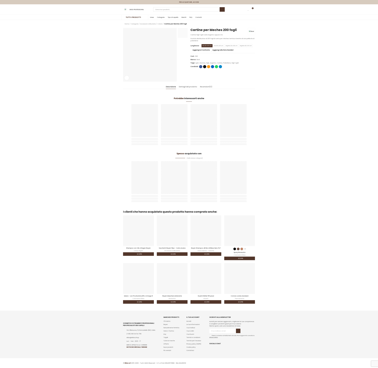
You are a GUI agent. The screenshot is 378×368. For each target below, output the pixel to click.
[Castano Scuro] (238, 249)
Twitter (204, 66)
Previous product (248, 24)
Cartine (219, 63)
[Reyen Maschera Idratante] (172, 278)
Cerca (222, 9)
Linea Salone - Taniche (206, 251)
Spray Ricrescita (239, 252)
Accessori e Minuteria (172, 251)
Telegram (220, 66)
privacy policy (213, 337)
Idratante (172, 298)
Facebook (200, 66)
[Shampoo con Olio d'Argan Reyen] (138, 230)
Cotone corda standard (239, 296)
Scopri (139, 254)
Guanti (205, 298)
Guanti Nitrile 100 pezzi (206, 296)
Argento (213, 63)
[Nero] (234, 249)
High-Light (235, 63)
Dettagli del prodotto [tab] (188, 87)
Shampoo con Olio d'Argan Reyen (138, 248)
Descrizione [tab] (171, 87)
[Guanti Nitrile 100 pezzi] (205, 278)
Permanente (239, 298)
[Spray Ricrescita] (239, 230)
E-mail (208, 66)
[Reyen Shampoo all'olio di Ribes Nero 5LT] (205, 230)
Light (197, 63)
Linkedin (212, 66)
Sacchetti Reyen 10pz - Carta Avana (172, 248)
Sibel (198, 59)
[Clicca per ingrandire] (127, 78)
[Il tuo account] (255, 9)
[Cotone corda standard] (239, 278)
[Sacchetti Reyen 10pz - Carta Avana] (172, 230)
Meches (202, 63)
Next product (253, 24)
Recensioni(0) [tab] (206, 87)
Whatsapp (216, 66)
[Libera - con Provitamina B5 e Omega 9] (138, 278)
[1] (238, 331)
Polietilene (227, 63)
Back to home (251, 24)
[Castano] (241, 249)
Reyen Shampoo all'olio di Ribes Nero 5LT (206, 248)
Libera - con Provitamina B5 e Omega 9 (138, 296)
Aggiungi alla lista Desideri (222, 50)
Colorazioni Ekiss (240, 255)
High (207, 63)
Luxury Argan (138, 251)
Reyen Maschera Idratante (172, 296)
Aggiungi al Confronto (201, 50)
